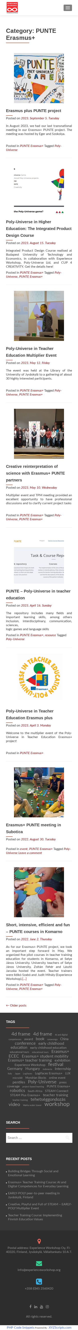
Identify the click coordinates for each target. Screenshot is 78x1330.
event (24, 849)
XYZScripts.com (60, 1327)
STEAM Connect (56, 1091)
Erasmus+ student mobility (45, 1056)
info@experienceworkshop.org (39, 1270)
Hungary (32, 1069)
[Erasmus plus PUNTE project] (39, 77)
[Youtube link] (41, 1307)
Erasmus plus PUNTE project (33, 110)
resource (50, 635)
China (64, 1039)
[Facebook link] (30, 1307)
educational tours (19, 1052)
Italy (10, 1074)
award (28, 1039)
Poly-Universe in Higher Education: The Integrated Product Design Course (39, 229)
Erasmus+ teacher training (30, 1060)
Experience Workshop (30, 1065)
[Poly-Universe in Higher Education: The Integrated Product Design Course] (39, 189)
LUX (67, 1073)
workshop (57, 1104)
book (40, 1039)
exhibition (62, 1060)
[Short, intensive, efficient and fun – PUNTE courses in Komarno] (39, 892)
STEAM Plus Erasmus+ (25, 1095)
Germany (15, 1069)
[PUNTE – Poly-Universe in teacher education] (39, 558)
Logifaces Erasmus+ (48, 1073)
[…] (24, 978)
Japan (17, 1074)
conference (25, 1043)
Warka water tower (32, 1105)
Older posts (16, 1005)
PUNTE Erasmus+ (31, 146)
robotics (17, 1091)
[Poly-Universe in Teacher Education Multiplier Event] (39, 315)
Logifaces (27, 1074)
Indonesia (47, 1069)
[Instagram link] (47, 1307)
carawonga (52, 1039)
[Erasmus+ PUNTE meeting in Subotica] (39, 792)
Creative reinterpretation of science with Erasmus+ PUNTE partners (35, 473)
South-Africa (35, 1091)
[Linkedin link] (35, 1307)
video (14, 1104)
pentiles (19, 1082)
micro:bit (18, 1078)
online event (57, 1077)
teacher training (55, 1095)
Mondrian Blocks (35, 1078)
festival (55, 1064)
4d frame (20, 1034)
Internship (63, 1069)
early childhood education (48, 1047)
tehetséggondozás (48, 1099)
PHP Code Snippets (20, 1327)
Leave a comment (30, 853)
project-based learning (33, 1087)
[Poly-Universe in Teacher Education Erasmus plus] (39, 678)
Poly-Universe (15, 639)
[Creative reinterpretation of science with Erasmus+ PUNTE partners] (39, 433)
